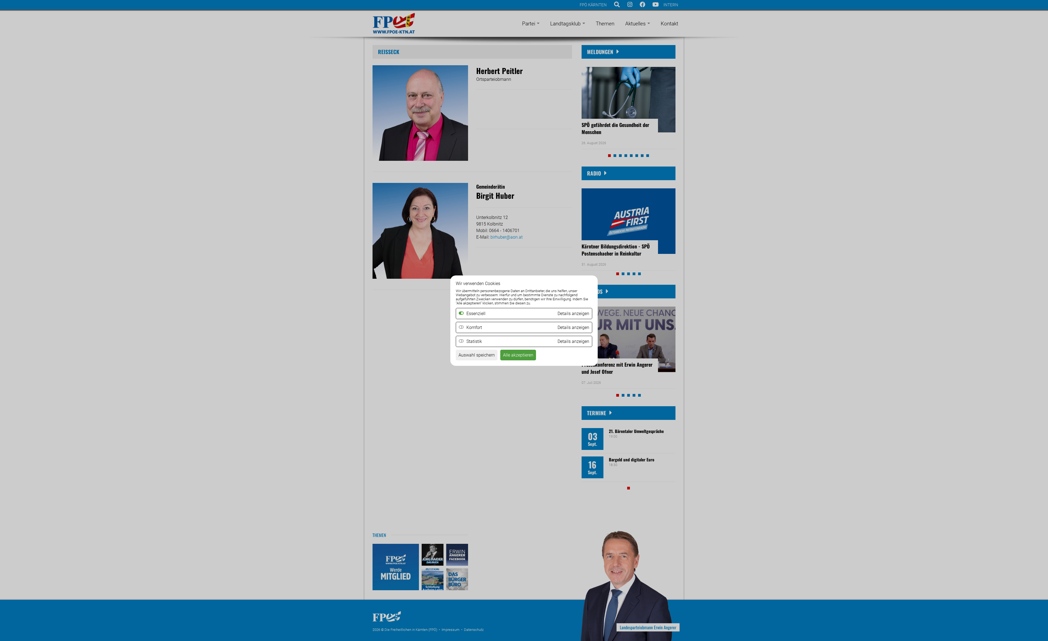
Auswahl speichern (476, 355)
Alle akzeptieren (518, 355)
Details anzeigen (573, 327)
